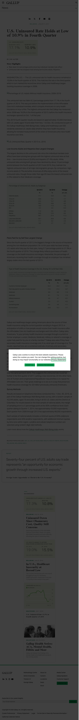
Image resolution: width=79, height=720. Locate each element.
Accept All (30, 365)
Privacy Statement (59, 360)
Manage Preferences (45, 365)
